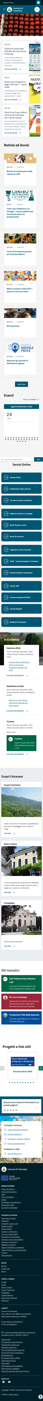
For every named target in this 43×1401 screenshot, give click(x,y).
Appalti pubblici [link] (7, 1226)
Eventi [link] (3, 1284)
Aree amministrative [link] (9, 1191)
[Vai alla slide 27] (17, 441)
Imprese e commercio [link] (9, 1242)
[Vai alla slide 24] (32, 439)
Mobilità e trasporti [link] (8, 1244)
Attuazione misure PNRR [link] (10, 1358)
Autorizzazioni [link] (6, 1229)
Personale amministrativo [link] (11, 1202)
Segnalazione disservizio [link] (10, 1344)
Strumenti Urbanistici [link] (9, 1207)
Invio (38, 459)
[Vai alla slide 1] (5, 437)
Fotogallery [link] (5, 1292)
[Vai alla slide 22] (26, 439)
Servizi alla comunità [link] (9, 1298)
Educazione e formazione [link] (10, 1237)
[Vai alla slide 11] (32, 437)
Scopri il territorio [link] (8, 1290)
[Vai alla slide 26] (37, 439)
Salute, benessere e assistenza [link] (12, 1247)
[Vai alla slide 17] (13, 439)
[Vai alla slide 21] (24, 439)
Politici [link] (3, 1199)
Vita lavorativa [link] (6, 1255)
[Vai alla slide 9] (26, 437)
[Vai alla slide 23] (29, 439)
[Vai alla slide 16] (10, 439)
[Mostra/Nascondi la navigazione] (4, 9)
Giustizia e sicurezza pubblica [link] (12, 1239)
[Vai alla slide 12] (34, 437)
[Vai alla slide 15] (8, 439)
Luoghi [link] (3, 1282)
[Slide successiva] (41, 1068)
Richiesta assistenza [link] (9, 1347)
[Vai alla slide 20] (21, 439)
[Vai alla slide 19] (18, 439)
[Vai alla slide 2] (8, 437)
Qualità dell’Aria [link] (7, 1295)
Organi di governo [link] (8, 1189)
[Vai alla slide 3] (10, 437)
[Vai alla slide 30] (25, 441)
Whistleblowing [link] (7, 1355)
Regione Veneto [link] (8, 2)
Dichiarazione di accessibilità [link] (12, 1366)
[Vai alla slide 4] (13, 437)
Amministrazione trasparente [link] (12, 1352)
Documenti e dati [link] (7, 1205)
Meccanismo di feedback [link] (10, 1368)
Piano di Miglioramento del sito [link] (12, 1350)
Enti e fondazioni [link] (7, 1197)
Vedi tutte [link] (21, 384)
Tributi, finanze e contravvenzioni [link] (13, 1250)
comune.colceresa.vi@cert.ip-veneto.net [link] (20, 1332)
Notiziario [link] (5, 1300)
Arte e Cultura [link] (6, 1287)
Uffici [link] (3, 1194)
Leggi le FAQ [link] (6, 1339)
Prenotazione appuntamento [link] (12, 1342)
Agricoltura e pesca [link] (8, 1218)
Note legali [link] (5, 1363)
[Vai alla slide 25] (34, 439)
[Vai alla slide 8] (24, 437)
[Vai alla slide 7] (21, 437)
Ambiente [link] (5, 1221)
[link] (20, 9)
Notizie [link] (4, 1266)
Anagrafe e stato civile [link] (9, 1223)
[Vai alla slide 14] (5, 439)
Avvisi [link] (3, 1271)
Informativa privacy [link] (8, 1360)
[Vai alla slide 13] (37, 437)
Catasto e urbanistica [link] (9, 1231)
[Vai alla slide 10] (29, 437)
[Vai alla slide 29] (22, 441)
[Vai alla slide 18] (16, 439)
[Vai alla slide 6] (18, 437)
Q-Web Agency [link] (13, 1394)
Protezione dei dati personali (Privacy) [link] (15, 1371)
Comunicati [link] (5, 1268)
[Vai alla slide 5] (16, 437)
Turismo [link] (4, 1252)
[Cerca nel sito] (37, 9)
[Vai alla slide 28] (20, 441)
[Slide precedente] (2, 1068)
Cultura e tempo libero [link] (9, 1234)
